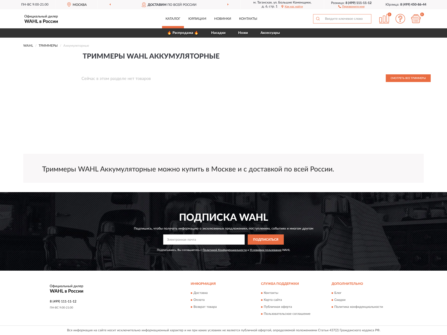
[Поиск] (317, 18)
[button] (351, 6)
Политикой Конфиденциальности (225, 250)
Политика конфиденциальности (358, 307)
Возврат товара (205, 307)
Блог (338, 293)
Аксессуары (270, 33)
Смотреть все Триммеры (408, 78)
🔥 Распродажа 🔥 (183, 33)
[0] (416, 18)
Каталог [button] (173, 18)
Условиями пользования (265, 250)
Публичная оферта (278, 307)
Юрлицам (197, 18)
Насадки (218, 33)
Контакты (248, 18)
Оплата (199, 300)
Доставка (200, 293)
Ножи (243, 33)
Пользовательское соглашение (287, 313)
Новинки (222, 18)
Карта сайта (273, 300)
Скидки (339, 300)
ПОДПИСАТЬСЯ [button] (265, 239)
